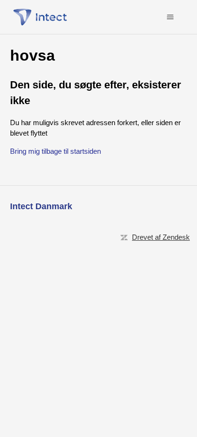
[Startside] (43, 17)
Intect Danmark (41, 206)
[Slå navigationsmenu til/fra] (170, 17)
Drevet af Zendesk (161, 237)
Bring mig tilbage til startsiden (55, 151)
